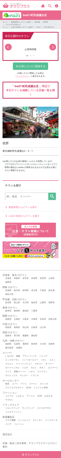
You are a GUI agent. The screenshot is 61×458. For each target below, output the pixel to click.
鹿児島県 (9, 347)
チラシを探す (52, 196)
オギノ (42, 367)
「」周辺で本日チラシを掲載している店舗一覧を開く (30, 90)
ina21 (38, 27)
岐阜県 (8, 310)
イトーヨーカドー (30, 360)
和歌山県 (52, 319)
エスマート (53, 367)
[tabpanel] (30, 47)
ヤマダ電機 (10, 420)
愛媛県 (26, 335)
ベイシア (43, 356)
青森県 (17, 278)
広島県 (34, 327)
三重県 (34, 310)
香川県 (17, 335)
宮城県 (34, 278)
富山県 (17, 302)
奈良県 (43, 319)
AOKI (39, 396)
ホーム (5, 22)
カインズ (44, 383)
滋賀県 (8, 319)
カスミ (52, 360)
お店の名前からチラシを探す (22, 27)
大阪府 (26, 319)
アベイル (31, 396)
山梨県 (43, 302)
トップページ (22, 76)
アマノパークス (30, 356)
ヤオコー (39, 363)
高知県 (34, 335)
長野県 (51, 302)
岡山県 (26, 327)
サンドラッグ (28, 408)
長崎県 (26, 344)
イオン (44, 360)
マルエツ (9, 363)
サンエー (24, 375)
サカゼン (9, 399)
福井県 (34, 302)
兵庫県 (34, 319)
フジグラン (42, 371)
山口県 (43, 327)
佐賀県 (17, 344)
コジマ (8, 424)
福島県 (8, 282)
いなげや (9, 356)
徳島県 (8, 335)
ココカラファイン (13, 412)
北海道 (8, 278)
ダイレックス (11, 375)
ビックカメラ (24, 420)
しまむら (20, 396)
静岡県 (17, 310)
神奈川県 (9, 294)
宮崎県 (51, 344)
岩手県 (26, 278)
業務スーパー (20, 371)
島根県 (17, 327)
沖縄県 (19, 347)
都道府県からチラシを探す (21, 22)
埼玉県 (34, 290)
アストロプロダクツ (14, 387)
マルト (34, 367)
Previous (8, 47)
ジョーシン (19, 424)
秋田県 (43, 278)
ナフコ (24, 383)
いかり (32, 371)
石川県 (26, 302)
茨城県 (8, 290)
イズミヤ (35, 375)
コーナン (33, 383)
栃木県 (17, 290)
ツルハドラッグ (12, 408)
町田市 (45, 22)
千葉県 (43, 290)
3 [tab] (34, 56)
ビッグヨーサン (12, 360)
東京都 (37, 22)
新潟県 (8, 302)
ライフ (8, 371)
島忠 (7, 383)
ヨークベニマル (12, 367)
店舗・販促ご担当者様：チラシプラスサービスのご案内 (30, 445)
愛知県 (26, 310)
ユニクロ (9, 396)
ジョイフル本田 (41, 387)
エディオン (38, 420)
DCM (28, 387)
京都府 (17, 319)
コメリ (15, 383)
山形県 (51, 278)
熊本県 (34, 344)
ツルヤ (25, 367)
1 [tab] (27, 56)
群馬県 (26, 290)
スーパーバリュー (24, 363)
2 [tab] (30, 56)
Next (52, 47)
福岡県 (8, 344)
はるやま (49, 396)
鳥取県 (8, 327)
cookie (32, 161)
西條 (18, 356)
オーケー (49, 363)
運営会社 (7, 434)
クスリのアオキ (44, 408)
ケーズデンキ (51, 420)
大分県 (43, 344)
